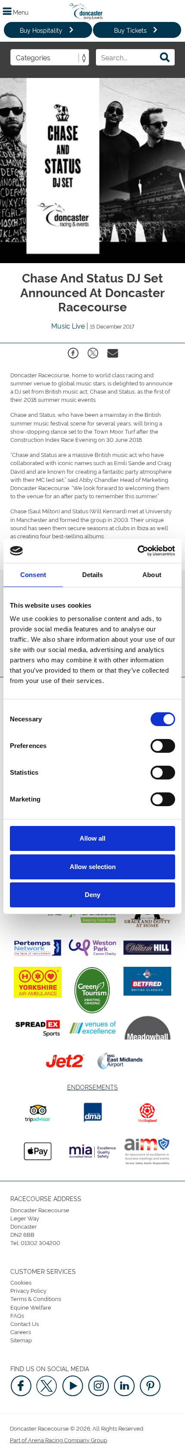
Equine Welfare (30, 1307)
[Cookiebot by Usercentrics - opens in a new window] (137, 550)
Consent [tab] (33, 574)
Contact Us (24, 1323)
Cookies (20, 1282)
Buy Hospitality (41, 30)
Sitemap (21, 1340)
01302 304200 (40, 1242)
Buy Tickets (130, 30)
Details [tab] (92, 574)
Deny (92, 894)
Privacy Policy (28, 1290)
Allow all (92, 838)
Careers (20, 1331)
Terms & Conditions (35, 1298)
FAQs (17, 1315)
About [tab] (151, 574)
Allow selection (93, 866)
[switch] (163, 746)
